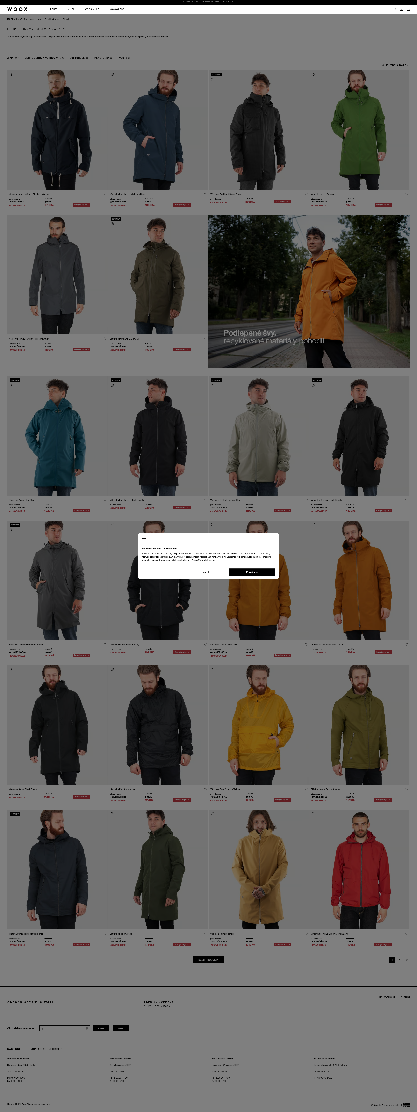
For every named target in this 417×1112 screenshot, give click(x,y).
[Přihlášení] (401, 9)
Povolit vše (252, 572)
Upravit (205, 572)
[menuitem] (53, 9)
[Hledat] (395, 9)
